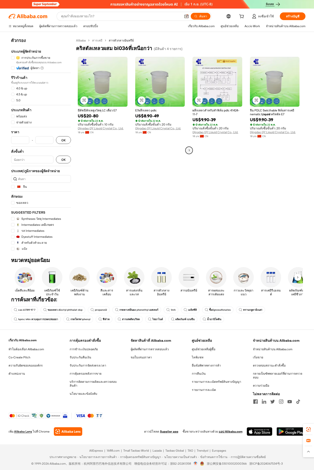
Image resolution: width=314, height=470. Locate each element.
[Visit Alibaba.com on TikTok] (298, 401)
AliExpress (96, 450)
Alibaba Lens (23, 431)
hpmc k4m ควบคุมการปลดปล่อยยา (38, 319)
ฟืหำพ (106, 319)
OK (63, 140)
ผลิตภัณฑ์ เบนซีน (185, 319)
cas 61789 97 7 (26, 309)
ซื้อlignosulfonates (220, 309)
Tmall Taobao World (136, 450)
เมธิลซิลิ (192, 309)
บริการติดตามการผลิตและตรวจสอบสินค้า (93, 383)
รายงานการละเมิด (204, 390)
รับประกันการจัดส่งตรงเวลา (88, 365)
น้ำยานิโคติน (214, 319)
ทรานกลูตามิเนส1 (252, 309)
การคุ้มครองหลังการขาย (85, 373)
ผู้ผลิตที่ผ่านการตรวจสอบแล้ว (150, 349)
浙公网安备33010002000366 (227, 463)
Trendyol (202, 450)
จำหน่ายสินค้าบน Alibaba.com (272, 349)
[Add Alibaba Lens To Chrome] (68, 431)
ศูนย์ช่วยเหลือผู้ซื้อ (203, 349)
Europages (219, 450)
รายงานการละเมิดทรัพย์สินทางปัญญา (216, 381)
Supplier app (169, 431)
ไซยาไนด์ (157, 319)
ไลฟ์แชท (197, 357)
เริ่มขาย (258, 357)
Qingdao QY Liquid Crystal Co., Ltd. (100, 128)
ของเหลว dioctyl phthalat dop (65, 309)
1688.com (113, 450)
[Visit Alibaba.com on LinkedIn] (264, 401)
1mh (173, 309)
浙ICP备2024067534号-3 (266, 463)
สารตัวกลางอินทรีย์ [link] (121, 40)
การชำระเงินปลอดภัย (84, 349)
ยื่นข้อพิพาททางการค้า (206, 365)
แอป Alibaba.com (230, 431)
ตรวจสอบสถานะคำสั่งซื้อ (269, 365)
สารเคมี (97, 40)
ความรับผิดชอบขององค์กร (26, 365)
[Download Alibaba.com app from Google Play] (291, 431)
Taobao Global (174, 450)
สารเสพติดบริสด (131, 319)
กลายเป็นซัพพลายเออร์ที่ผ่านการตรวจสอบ (277, 375)
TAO (190, 450)
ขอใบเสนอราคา (141, 357)
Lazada (157, 450)
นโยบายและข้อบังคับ (83, 393)
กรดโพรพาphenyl (80, 319)
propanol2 (101, 309)
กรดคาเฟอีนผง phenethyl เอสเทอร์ (138, 309)
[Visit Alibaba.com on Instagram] (281, 401)
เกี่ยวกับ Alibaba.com (23, 340)
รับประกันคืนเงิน (80, 357)
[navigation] (41, 144)
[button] (186, 16)
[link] (308, 429)
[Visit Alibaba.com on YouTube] (289, 401)
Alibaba (81, 40)
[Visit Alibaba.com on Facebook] (255, 401)
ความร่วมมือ (261, 385)
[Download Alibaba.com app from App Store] (259, 431)
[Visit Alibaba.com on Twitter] (272, 401)
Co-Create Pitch (19, 357)
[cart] (242, 17)
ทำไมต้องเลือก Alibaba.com (26, 349)
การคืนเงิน (199, 373)
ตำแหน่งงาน (17, 373)
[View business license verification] (196, 463)
